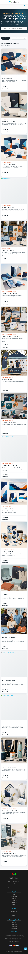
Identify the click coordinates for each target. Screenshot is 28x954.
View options (4, 88)
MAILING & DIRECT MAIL (9, 853)
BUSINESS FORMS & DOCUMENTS (11, 336)
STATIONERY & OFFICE (8, 121)
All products (5, 38)
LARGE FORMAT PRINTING (9, 422)
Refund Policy (14, 902)
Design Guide (14, 911)
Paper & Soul (14, 928)
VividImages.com (14, 952)
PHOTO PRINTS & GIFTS (8, 724)
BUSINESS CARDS (7, 78)
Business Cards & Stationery (19, 38)
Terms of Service (14, 896)
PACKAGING (5, 595)
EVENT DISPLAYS (7, 379)
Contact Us (14, 904)
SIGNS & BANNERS (7, 508)
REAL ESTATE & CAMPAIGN (9, 465)
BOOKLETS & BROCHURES (9, 293)
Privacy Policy (14, 900)
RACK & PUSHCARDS (8, 250)
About (14, 894)
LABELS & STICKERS (7, 551)
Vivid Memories (14, 926)
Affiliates (14, 898)
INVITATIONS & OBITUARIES (10, 810)
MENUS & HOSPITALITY (8, 207)
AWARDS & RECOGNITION (9, 681)
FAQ (14, 913)
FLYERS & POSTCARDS (8, 164)
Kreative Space (14, 924)
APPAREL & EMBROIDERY (9, 638)
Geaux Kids (14, 922)
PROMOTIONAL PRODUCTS (9, 767)
